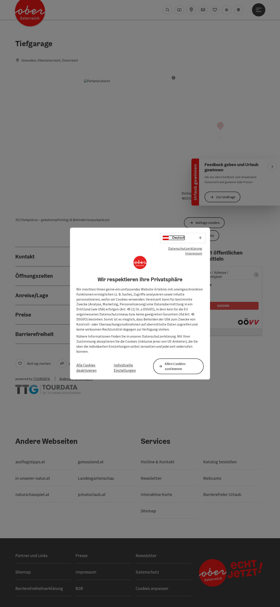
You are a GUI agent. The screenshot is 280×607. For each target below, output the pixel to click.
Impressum (193, 253)
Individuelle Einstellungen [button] (125, 368)
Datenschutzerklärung (185, 248)
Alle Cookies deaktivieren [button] (86, 368)
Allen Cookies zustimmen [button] (175, 366)
